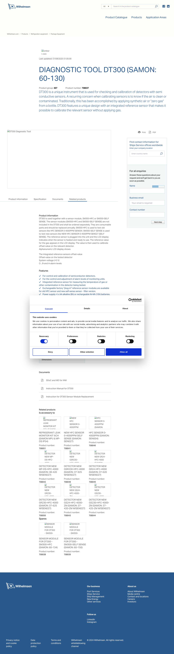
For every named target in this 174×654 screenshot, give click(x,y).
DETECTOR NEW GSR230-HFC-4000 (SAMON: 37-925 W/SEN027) (74, 470)
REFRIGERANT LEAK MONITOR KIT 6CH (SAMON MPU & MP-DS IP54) (49, 437)
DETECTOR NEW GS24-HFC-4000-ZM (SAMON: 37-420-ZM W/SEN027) (74, 504)
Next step (158, 222)
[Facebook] (164, 6)
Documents (57, 199)
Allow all (124, 352)
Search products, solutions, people (156, 6)
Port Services (93, 591)
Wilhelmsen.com (13, 34)
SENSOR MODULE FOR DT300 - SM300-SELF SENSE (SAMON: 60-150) (75, 543)
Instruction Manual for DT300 (57, 388)
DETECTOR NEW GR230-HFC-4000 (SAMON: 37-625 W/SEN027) (48, 504)
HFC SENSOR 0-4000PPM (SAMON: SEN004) (99, 435)
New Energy (92, 599)
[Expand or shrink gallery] (107, 134)
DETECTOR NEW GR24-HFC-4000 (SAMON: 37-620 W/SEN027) (98, 470)
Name (132, 185)
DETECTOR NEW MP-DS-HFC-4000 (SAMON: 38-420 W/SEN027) (48, 470)
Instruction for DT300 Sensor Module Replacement (67, 396)
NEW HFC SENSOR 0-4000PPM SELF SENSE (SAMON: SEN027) (74, 437)
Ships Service (93, 594)
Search (161, 153)
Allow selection (87, 352)
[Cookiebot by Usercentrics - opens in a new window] (130, 300)
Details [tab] (87, 308)
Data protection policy (36, 643)
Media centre (134, 594)
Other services (94, 601)
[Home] (19, 6)
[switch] (72, 341)
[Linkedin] (168, 6)
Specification (40, 199)
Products (25, 34)
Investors (132, 601)
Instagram (92, 622)
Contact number (137, 209)
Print (144, 132)
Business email (136, 197)
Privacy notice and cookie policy (12, 643)
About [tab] (125, 308)
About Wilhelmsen (136, 591)
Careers (131, 599)
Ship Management (95, 596)
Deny (50, 352)
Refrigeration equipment (39, 34)
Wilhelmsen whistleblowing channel (78, 643)
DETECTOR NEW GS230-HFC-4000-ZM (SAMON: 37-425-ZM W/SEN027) (99, 504)
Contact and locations (138, 596)
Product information (18, 199)
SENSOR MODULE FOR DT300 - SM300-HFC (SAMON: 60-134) (48, 543)
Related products (77, 199)
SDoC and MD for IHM (54, 380)
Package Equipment (58, 34)
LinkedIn (91, 619)
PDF (154, 132)
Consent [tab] (49, 309)
